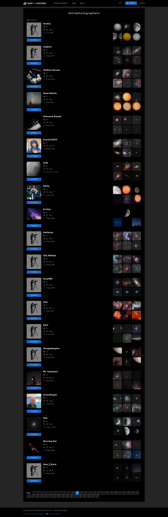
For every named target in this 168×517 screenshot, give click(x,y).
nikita (46, 186)
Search (82, 3)
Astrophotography (60, 3)
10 (73, 493)
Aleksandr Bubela (52, 116)
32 (54, 496)
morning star (50, 441)
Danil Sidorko (50, 93)
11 (77, 493)
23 (128, 493)
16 (98, 493)
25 (137, 493)
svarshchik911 (50, 140)
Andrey (47, 24)
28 (37, 496)
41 (93, 496)
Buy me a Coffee (54, 514)
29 (41, 496)
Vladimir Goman (51, 70)
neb (45, 418)
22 (124, 493)
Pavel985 (47, 279)
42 (97, 496)
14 (90, 493)
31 (50, 496)
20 (116, 493)
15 (94, 493)
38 (80, 496)
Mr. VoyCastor (50, 372)
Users (74, 3)
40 (89, 496)
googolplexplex (51, 348)
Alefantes (48, 232)
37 (76, 496)
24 (133, 493)
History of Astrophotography (34, 514)
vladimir (47, 47)
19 (111, 493)
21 (120, 493)
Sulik (45, 163)
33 (59, 496)
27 (33, 496)
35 (67, 496)
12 (81, 493)
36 (71, 496)
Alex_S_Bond (49, 464)
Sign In (142, 3)
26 (29, 496)
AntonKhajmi (50, 395)
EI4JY (45, 325)
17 (103, 493)
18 (107, 493)
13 (85, 493)
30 (46, 496)
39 (84, 496)
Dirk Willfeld (49, 256)
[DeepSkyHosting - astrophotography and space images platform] (36, 3)
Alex (45, 302)
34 (63, 496)
